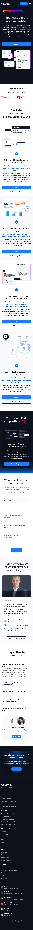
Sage (2, 842)
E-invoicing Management (8, 824)
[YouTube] (21, 921)
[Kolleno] (5, 4)
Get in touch (16, 736)
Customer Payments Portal (8, 814)
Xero (2, 839)
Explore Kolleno (16, 549)
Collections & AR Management (9, 796)
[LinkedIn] (18, 921)
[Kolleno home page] (6, 783)
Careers (3, 875)
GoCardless (4, 845)
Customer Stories (6, 860)
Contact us (4, 878)
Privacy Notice (5, 872)
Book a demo (24, 3)
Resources (4, 852)
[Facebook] (15, 921)
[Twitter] (12, 921)
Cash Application (6, 798)
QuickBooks (4, 834)
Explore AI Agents (16, 464)
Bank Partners (5, 857)
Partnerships (4, 855)
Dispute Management (7, 804)
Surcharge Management (8, 822)
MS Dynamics (4, 837)
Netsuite (3, 831)
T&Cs (2, 867)
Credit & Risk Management (8, 801)
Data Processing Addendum (9, 870)
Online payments (6, 816)
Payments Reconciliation (8, 819)
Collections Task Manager (8, 806)
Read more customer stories (16, 638)
